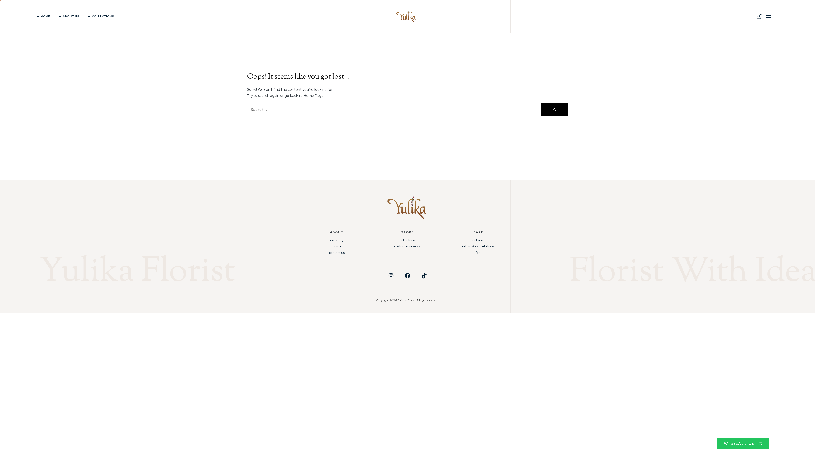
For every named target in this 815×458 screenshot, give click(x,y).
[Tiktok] (424, 275)
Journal (337, 246)
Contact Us (337, 253)
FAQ (478, 253)
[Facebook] (407, 275)
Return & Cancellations (478, 246)
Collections (407, 240)
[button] (769, 17)
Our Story (336, 240)
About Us (71, 16)
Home (45, 16)
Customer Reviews (407, 246)
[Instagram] (391, 275)
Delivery (478, 240)
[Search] (554, 109)
